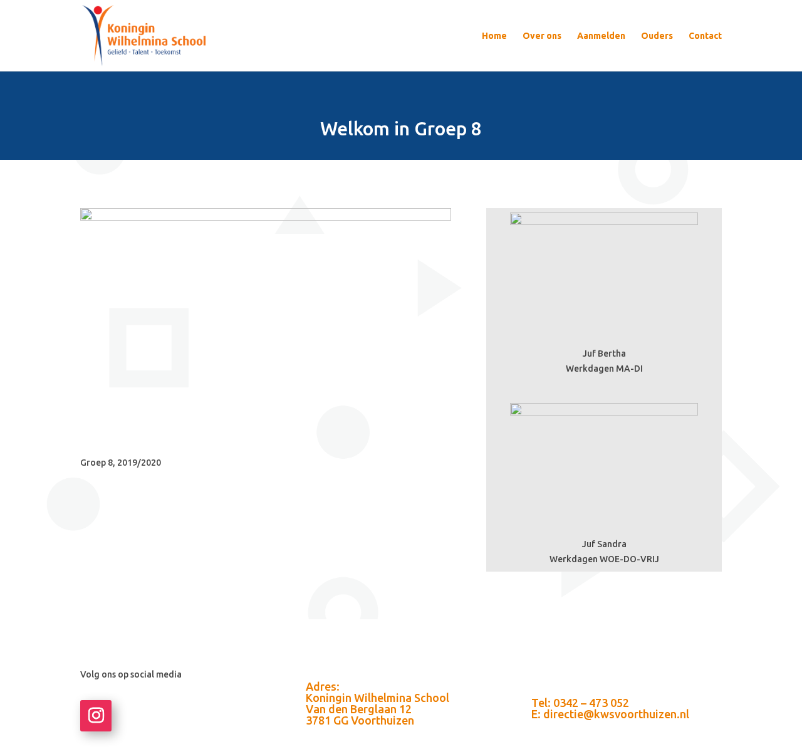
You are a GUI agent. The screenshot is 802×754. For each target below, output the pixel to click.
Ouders (657, 36)
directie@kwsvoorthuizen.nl (616, 714)
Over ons (542, 36)
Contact (705, 36)
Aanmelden (601, 36)
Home (494, 36)
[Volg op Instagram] (96, 715)
